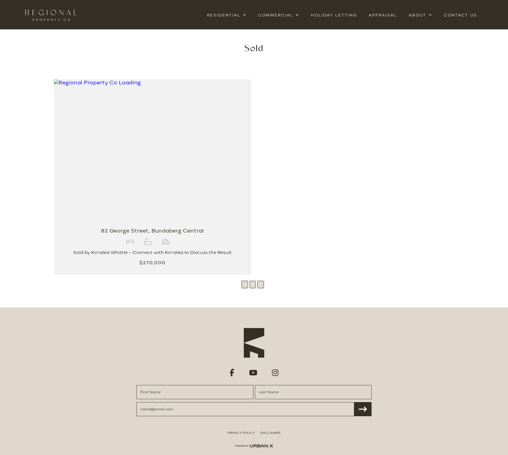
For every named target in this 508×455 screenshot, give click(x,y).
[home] (51, 15)
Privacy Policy (241, 433)
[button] (226, 15)
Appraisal (383, 15)
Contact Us (460, 15)
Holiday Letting (334, 15)
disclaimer (270, 433)
